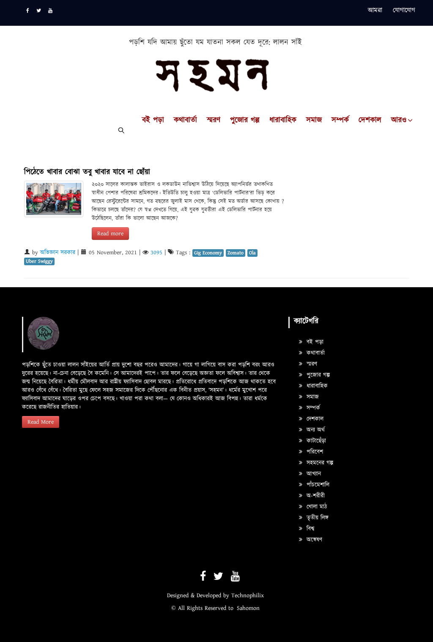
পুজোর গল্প (245, 120)
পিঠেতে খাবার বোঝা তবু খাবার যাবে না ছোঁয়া (87, 172)
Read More (40, 422)
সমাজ (314, 120)
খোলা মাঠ (315, 507)
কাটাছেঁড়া (315, 441)
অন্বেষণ (313, 540)
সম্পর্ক (340, 120)
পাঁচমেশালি (316, 485)
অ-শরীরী (314, 496)
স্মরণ (213, 120)
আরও (398, 120)
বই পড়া (153, 120)
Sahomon (248, 608)
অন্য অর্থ (314, 430)
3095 (156, 252)
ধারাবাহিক (282, 120)
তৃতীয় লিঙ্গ (316, 518)
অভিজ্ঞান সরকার (57, 252)
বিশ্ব (309, 529)
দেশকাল (370, 120)
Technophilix (247, 595)
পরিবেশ (313, 452)
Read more (110, 233)
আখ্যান (312, 474)
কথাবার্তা (185, 120)
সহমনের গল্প (318, 463)
